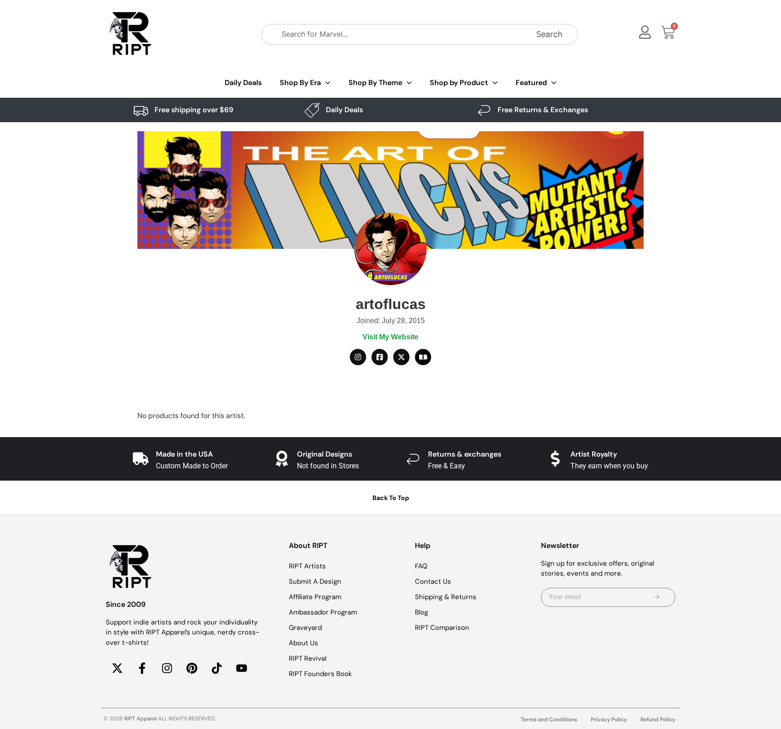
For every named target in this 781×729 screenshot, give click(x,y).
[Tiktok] (216, 668)
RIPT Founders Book (320, 673)
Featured (531, 82)
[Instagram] (166, 668)
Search (549, 34)
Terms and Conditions (549, 719)
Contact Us (433, 581)
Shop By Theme (375, 82)
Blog (421, 612)
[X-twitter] (117, 668)
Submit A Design (315, 581)
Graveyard (305, 627)
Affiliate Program (315, 596)
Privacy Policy (609, 719)
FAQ (421, 566)
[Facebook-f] (142, 668)
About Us (303, 643)
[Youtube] (241, 668)
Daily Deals (243, 82)
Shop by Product (459, 82)
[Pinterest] (191, 668)
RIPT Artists (307, 566)
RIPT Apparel (140, 718)
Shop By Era (300, 82)
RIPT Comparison (442, 627)
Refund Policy (657, 719)
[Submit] (656, 597)
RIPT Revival (307, 658)
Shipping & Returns (445, 596)
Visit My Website (390, 337)
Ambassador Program (323, 612)
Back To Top (390, 498)
